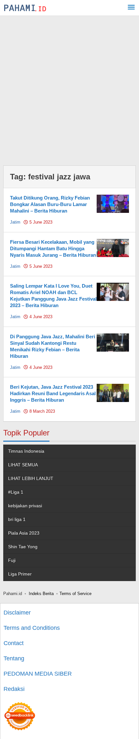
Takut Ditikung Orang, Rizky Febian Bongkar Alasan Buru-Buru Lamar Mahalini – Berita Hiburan (50, 204)
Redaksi (14, 689)
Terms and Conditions (32, 628)
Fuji (12, 560)
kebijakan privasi (25, 505)
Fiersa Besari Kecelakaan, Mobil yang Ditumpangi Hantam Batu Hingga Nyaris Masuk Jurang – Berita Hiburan (53, 248)
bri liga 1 (17, 519)
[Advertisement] (69, 89)
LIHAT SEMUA (23, 464)
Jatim (15, 222)
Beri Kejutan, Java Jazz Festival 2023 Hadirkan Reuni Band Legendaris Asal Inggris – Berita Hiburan (53, 393)
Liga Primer (20, 574)
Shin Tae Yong (22, 546)
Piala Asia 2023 (23, 533)
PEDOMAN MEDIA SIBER (38, 673)
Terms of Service (75, 593)
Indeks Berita (41, 593)
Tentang (14, 658)
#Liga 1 (15, 492)
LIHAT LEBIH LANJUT (30, 478)
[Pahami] (25, 8)
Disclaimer (17, 612)
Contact (14, 643)
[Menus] (131, 8)
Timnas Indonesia (26, 451)
